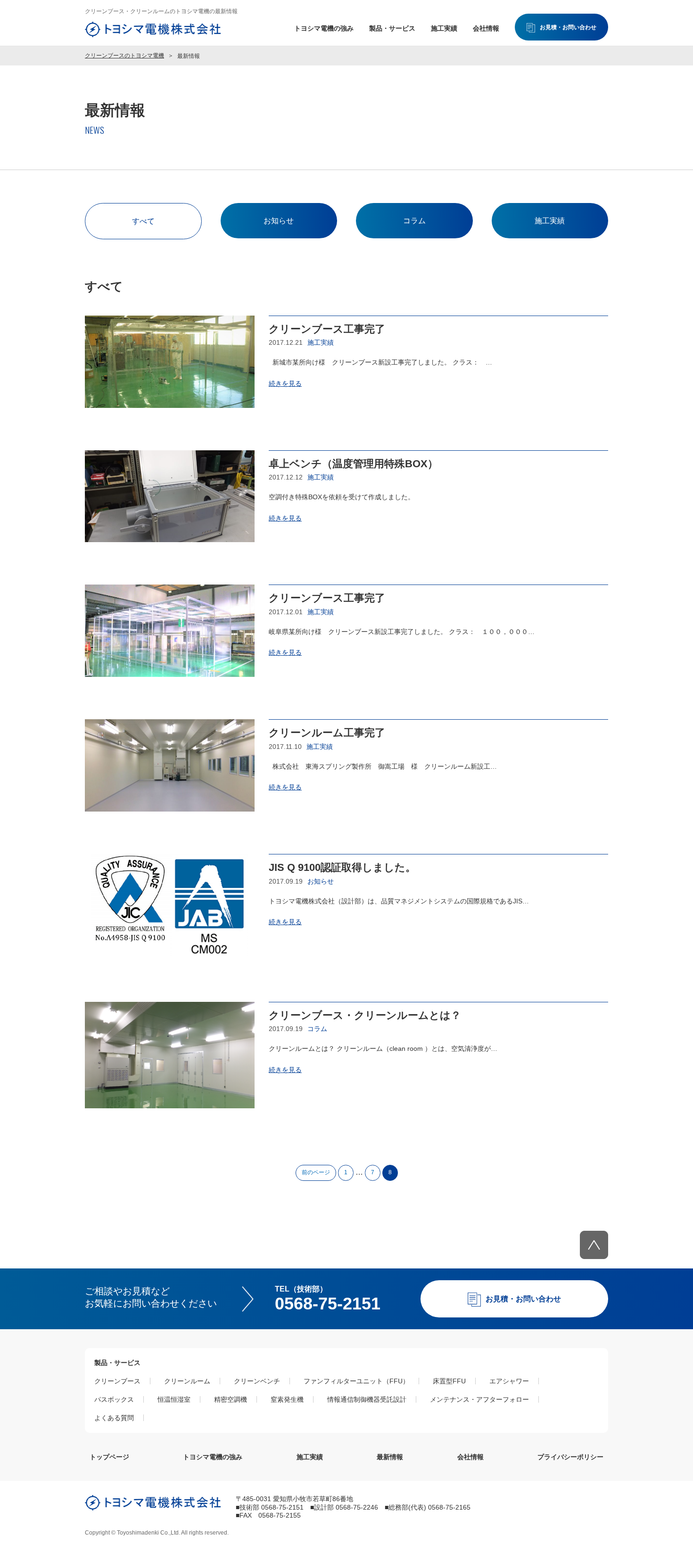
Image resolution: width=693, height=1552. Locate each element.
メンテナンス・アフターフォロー (479, 1399)
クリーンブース (117, 1381)
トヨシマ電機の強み (324, 28)
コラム (414, 221)
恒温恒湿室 (173, 1399)
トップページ (109, 1457)
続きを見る (285, 383)
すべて (143, 221)
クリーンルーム (187, 1381)
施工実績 (444, 28)
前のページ (316, 1172)
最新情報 (390, 1457)
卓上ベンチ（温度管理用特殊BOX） (353, 464)
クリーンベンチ (257, 1381)
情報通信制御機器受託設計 (366, 1399)
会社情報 (486, 28)
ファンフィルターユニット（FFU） (356, 1381)
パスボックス (114, 1399)
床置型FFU (449, 1381)
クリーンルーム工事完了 (327, 733)
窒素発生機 (287, 1399)
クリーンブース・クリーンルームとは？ (370, 1015)
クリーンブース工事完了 (327, 329)
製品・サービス (392, 28)
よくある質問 (114, 1417)
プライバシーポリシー (570, 1457)
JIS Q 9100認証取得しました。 (342, 867)
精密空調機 (230, 1399)
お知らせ (279, 221)
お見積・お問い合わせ (568, 27)
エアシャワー (509, 1381)
